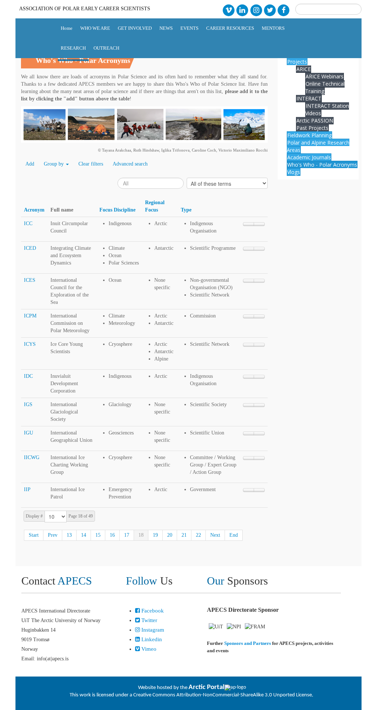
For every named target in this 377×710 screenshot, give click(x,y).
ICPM (30, 316)
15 (98, 535)
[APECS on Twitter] (269, 10)
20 (169, 535)
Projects (297, 61)
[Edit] (248, 224)
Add (29, 164)
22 (198, 535)
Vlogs (293, 171)
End (233, 535)
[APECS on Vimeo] (228, 10)
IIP (27, 489)
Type (186, 210)
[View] (259, 224)
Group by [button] (54, 164)
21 (184, 535)
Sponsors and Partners (247, 643)
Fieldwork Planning (309, 135)
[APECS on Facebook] (283, 10)
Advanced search (130, 164)
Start (34, 535)
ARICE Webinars (324, 76)
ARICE (303, 68)
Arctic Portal (206, 687)
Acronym (34, 210)
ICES (29, 280)
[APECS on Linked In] (242, 10)
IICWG (31, 457)
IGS (28, 404)
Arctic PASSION (314, 120)
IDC (28, 376)
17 (126, 535)
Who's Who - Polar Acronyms (322, 164)
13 (69, 535)
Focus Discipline (117, 210)
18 (141, 535)
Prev (52, 535)
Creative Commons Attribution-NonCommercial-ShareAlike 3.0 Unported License (222, 695)
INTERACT (308, 98)
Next (215, 535)
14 (83, 535)
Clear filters (90, 164)
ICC (28, 223)
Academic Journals (309, 157)
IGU (28, 433)
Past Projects (312, 127)
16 (112, 535)
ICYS (30, 344)
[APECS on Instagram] (256, 10)
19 (155, 535)
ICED (30, 248)
